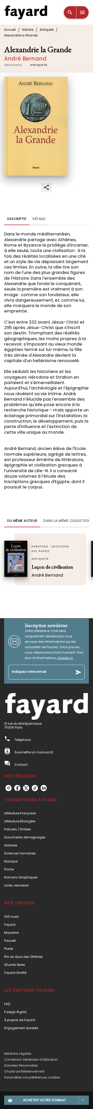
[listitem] (8, 788)
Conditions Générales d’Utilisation (31, 1059)
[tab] (16, 219)
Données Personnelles (21, 1065)
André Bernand (25, 58)
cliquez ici (65, 658)
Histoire (27, 29)
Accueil (10, 29)
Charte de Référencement (24, 1071)
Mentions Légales (17, 1053)
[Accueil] (26, 12)
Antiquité (46, 29)
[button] (39, 65)
